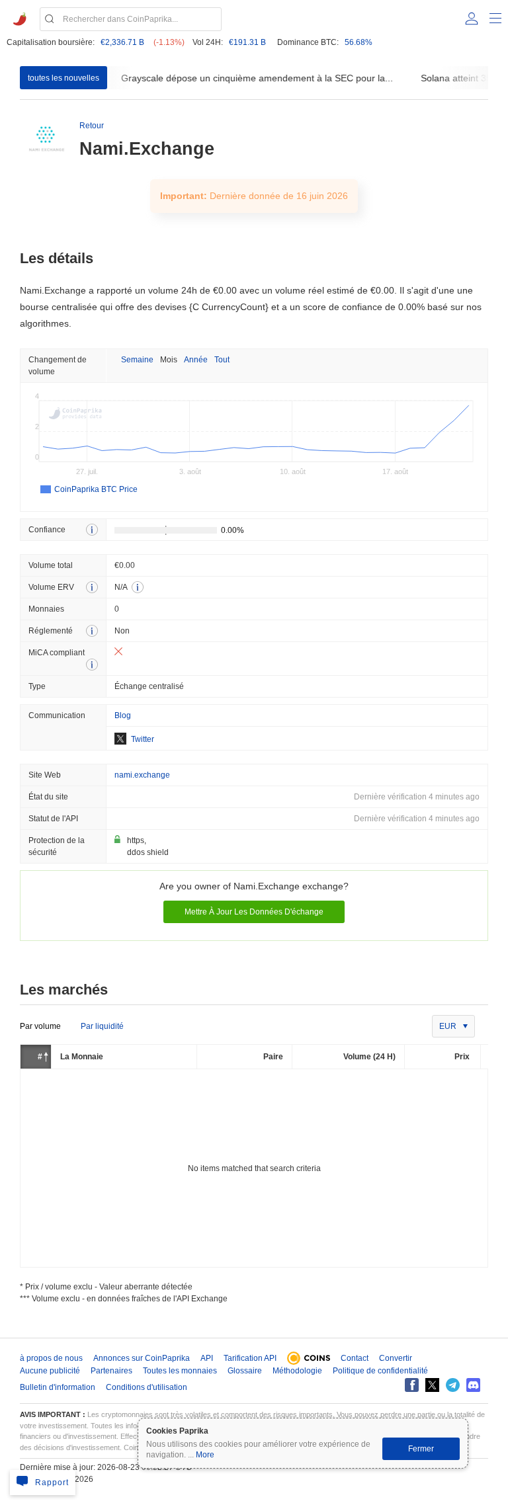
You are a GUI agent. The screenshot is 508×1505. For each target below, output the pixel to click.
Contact (354, 1358)
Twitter (142, 739)
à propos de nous (51, 1358)
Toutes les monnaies (180, 1370)
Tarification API (250, 1358)
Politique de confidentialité (380, 1370)
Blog (122, 715)
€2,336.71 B (122, 42)
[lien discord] (473, 1385)
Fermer (421, 1448)
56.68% (358, 42)
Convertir (395, 1358)
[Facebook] (412, 1385)
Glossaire (245, 1370)
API (206, 1358)
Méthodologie (297, 1370)
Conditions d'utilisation (146, 1387)
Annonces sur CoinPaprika (141, 1358)
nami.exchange (142, 775)
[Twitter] (432, 1385)
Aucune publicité (50, 1370)
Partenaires (111, 1370)
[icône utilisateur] (472, 18)
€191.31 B (247, 42)
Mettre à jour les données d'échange (254, 911)
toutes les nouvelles (63, 78)
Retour (91, 125)
